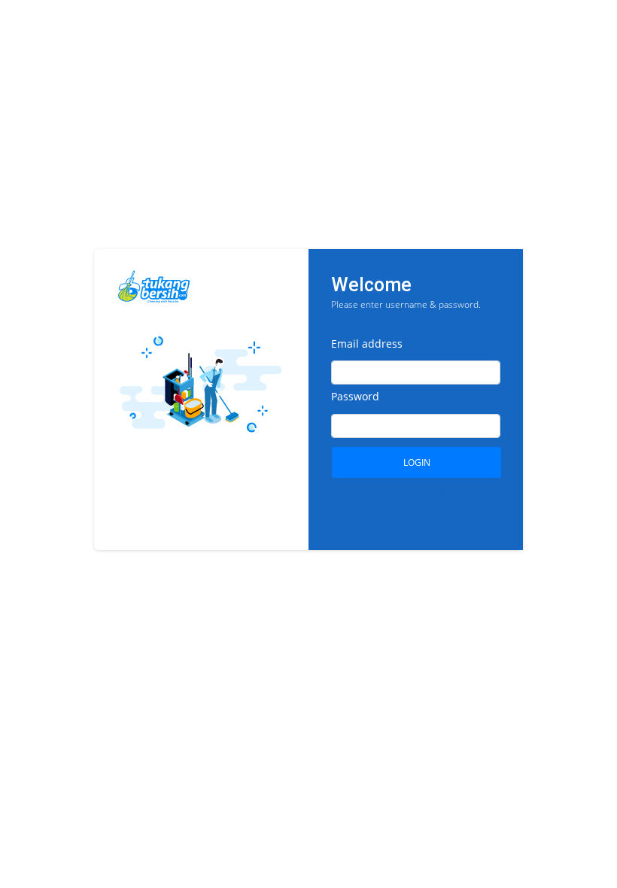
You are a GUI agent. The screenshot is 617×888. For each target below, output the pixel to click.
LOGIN (416, 462)
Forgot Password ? (463, 488)
